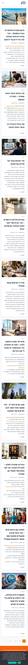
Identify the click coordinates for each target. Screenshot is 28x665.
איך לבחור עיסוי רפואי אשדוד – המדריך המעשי (14, 96)
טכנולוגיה (22, 591)
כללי (23, 27)
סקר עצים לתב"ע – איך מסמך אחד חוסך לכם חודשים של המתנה (14, 407)
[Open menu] (3, 3)
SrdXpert (21, 43)
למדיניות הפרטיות (12, 662)
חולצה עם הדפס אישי (12, 545)
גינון (23, 401)
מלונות (22, 338)
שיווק (23, 157)
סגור (19, 662)
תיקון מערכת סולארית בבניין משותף (15, 46)
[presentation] (14, 16)
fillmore (21, 167)
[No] (26, 658)
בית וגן (22, 216)
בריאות (22, 90)
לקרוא (22, 65)
